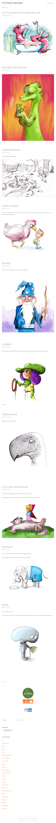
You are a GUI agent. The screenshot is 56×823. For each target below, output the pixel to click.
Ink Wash (4, 776)
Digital (3, 764)
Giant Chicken (10, 206)
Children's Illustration (7, 755)
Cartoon (4, 752)
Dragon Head (9, 414)
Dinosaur (4, 767)
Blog (3, 746)
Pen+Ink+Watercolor (7, 790)
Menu (51, 3)
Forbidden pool (11, 150)
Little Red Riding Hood (15, 487)
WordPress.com (32, 820)
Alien (5, 605)
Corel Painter (5, 761)
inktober (4, 778)
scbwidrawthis (5, 805)
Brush (3, 749)
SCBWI (3, 802)
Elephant (7, 547)
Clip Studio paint (6, 758)
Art (3, 740)
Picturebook (5, 796)
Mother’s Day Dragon (14, 67)
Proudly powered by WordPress (28, 818)
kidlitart (4, 782)
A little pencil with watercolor (21, 12)
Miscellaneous (5, 784)
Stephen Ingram (12, 3)
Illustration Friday (6, 773)
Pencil (3, 793)
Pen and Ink (4, 787)
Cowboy (7, 344)
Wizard (6, 263)
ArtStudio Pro (5, 743)
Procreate (4, 799)
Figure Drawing (5, 770)
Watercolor (4, 808)
